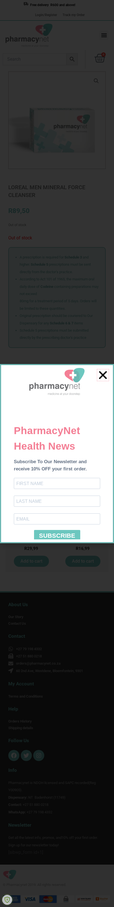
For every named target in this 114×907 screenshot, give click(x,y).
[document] (57, 453)
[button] (102, 375)
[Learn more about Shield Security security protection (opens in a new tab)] (7, 900)
